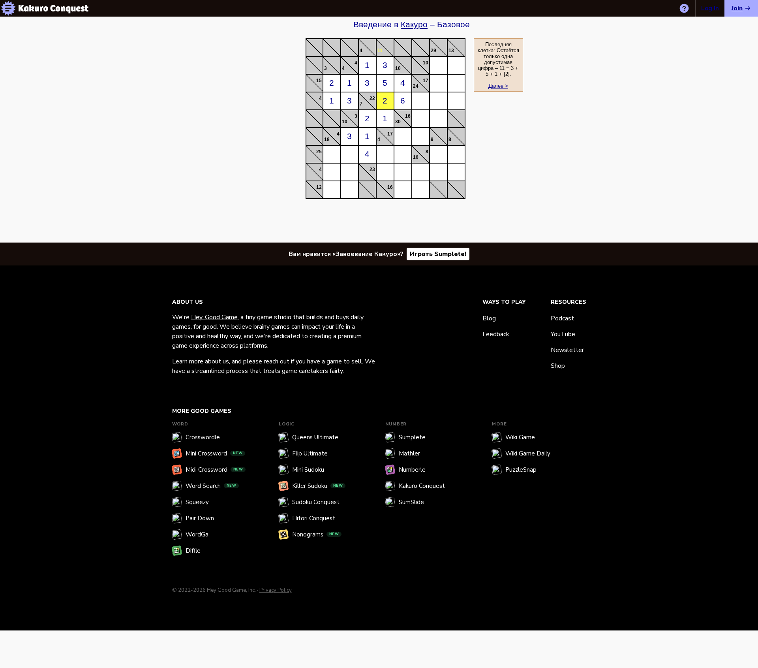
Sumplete (412, 437)
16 (408, 116)
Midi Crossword (214, 470)
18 (327, 139)
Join (737, 8)
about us (217, 361)
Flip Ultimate (310, 453)
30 (398, 121)
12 (319, 187)
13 (451, 50)
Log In (710, 8)
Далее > (498, 86)
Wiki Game (520, 437)
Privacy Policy (275, 590)
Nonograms (315, 534)
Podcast (562, 318)
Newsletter (567, 350)
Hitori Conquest (313, 518)
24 (415, 86)
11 (380, 50)
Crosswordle (203, 437)
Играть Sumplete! (438, 254)
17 (425, 80)
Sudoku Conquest (316, 502)
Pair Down (200, 518)
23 (372, 169)
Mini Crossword (214, 453)
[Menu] (8, 8)
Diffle (193, 551)
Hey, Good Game (214, 317)
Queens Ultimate (315, 437)
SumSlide (411, 502)
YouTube (563, 334)
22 (372, 98)
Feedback (495, 334)
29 (433, 50)
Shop (558, 365)
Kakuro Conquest (422, 486)
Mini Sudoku (308, 470)
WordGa (197, 534)
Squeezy (197, 502)
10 (398, 68)
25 (319, 151)
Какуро (414, 24)
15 (319, 80)
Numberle (412, 470)
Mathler (409, 453)
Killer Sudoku (317, 486)
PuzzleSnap (521, 470)
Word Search (211, 486)
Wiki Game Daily (527, 453)
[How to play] (684, 8)
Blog (489, 318)
